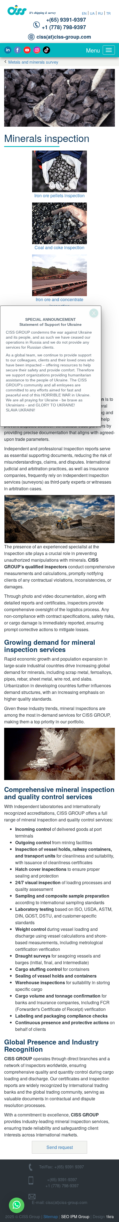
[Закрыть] (93, 313)
